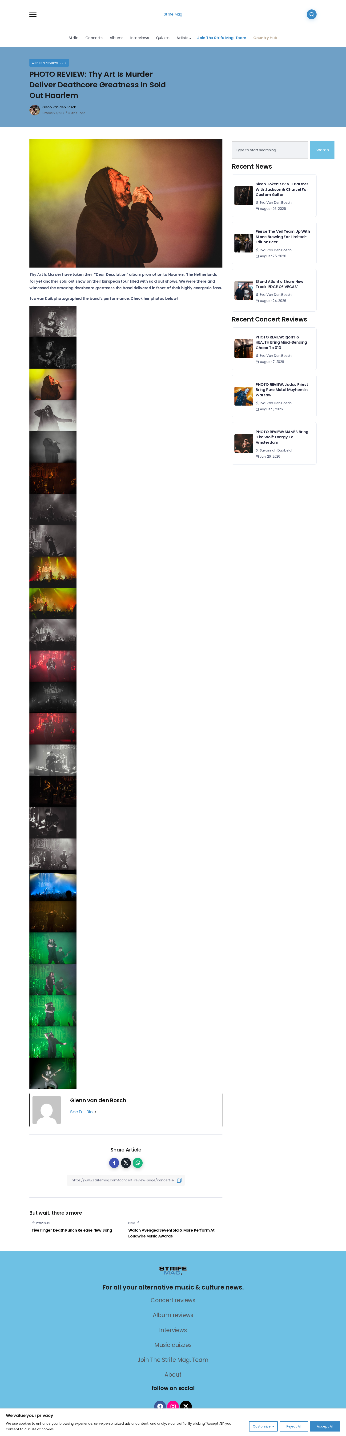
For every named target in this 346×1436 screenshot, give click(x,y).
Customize (262, 1426)
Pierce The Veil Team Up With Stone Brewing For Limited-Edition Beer (283, 237)
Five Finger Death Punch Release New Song (72, 1230)
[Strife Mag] (173, 1270)
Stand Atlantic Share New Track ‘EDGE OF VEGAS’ (279, 284)
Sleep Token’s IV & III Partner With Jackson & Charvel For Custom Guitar (282, 189)
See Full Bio (81, 1112)
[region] (173, 1422)
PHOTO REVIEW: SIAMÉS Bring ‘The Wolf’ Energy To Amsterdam (282, 437)
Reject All (293, 1426)
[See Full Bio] (95, 1112)
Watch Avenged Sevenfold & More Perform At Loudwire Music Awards (171, 1233)
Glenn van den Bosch (59, 107)
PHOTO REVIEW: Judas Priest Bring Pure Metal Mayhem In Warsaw (282, 390)
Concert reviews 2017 (49, 63)
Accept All (325, 1426)
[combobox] (270, 150)
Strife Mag (173, 14)
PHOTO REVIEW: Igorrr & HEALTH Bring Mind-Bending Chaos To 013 (281, 342)
